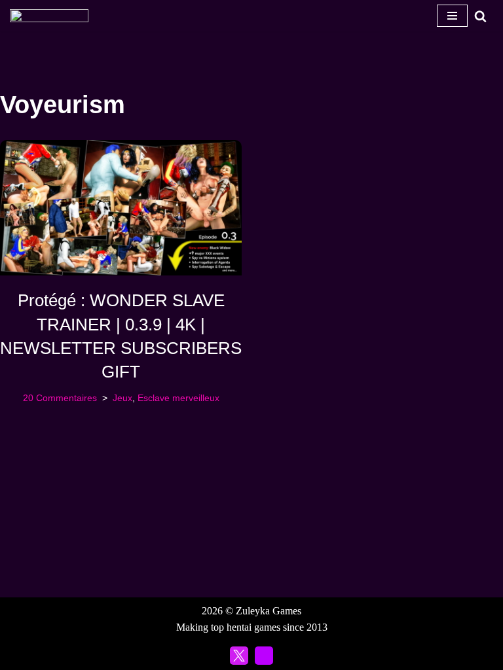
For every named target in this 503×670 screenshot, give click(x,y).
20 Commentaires (60, 398)
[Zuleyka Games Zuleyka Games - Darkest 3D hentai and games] (49, 15)
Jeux (122, 398)
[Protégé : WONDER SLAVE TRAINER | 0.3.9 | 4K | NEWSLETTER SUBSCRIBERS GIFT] (121, 208)
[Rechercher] (480, 16)
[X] (239, 655)
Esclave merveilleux (178, 398)
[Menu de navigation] (452, 16)
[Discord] (264, 655)
